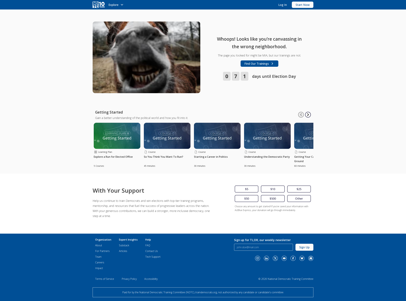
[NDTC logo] (99, 5)
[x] (275, 258)
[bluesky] (301, 258)
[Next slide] (308, 115)
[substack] (310, 258)
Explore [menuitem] (113, 5)
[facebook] (293, 258)
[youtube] (284, 258)
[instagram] (257, 258)
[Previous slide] (301, 115)
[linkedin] (266, 258)
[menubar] (116, 4)
